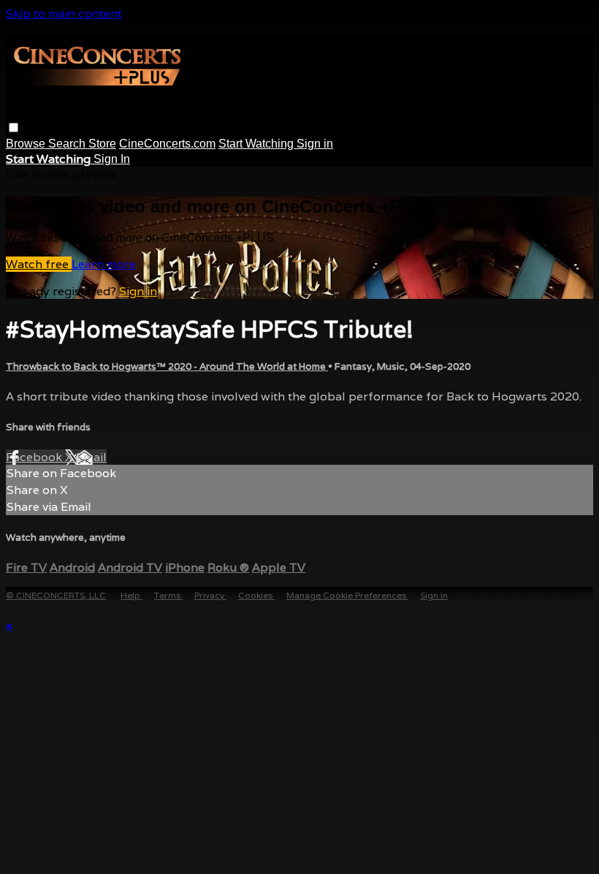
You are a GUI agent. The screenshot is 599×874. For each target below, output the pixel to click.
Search (68, 143)
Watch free (39, 264)
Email (91, 457)
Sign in (315, 143)
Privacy (210, 595)
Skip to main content (64, 13)
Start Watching (257, 143)
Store (102, 143)
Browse (27, 143)
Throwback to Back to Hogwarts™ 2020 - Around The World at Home (167, 366)
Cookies (256, 595)
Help (131, 595)
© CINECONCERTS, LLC (56, 595)
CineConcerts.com (167, 143)
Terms (168, 595)
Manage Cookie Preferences (347, 595)
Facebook (35, 457)
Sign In (112, 159)
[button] (13, 127)
